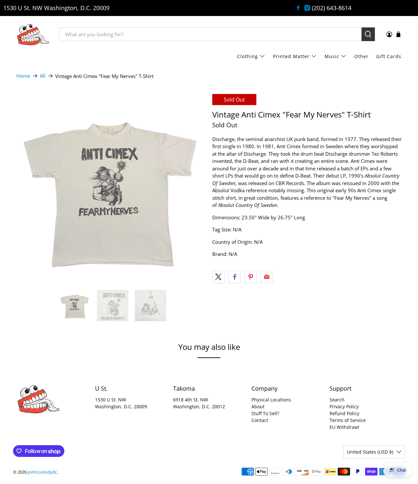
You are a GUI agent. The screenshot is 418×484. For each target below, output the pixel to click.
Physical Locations (271, 400)
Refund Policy (344, 413)
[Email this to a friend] (267, 277)
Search (337, 400)
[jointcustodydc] (33, 34)
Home (23, 75)
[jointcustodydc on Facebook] (298, 8)
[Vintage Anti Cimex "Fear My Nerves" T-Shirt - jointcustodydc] (111, 188)
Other (361, 56)
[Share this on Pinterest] (251, 277)
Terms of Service (348, 420)
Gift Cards (388, 56)
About (258, 406)
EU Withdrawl (344, 427)
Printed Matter (291, 56)
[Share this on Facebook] (234, 277)
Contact (259, 420)
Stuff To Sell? (265, 413)
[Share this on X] (218, 277)
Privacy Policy (344, 406)
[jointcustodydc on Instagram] (307, 8)
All (42, 75)
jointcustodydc (42, 472)
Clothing (247, 56)
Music (332, 56)
